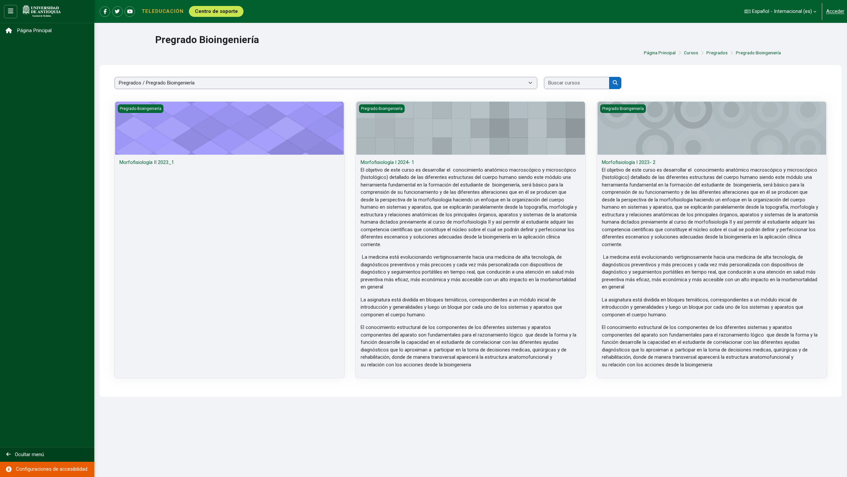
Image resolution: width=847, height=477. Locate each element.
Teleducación (163, 11)
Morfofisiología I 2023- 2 (628, 162)
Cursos (691, 52)
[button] (780, 11)
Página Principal (660, 52)
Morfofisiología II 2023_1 (146, 162)
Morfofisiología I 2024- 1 (387, 162)
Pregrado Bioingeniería (758, 52)
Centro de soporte (216, 11)
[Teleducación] (42, 12)
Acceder (835, 11)
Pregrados (717, 52)
